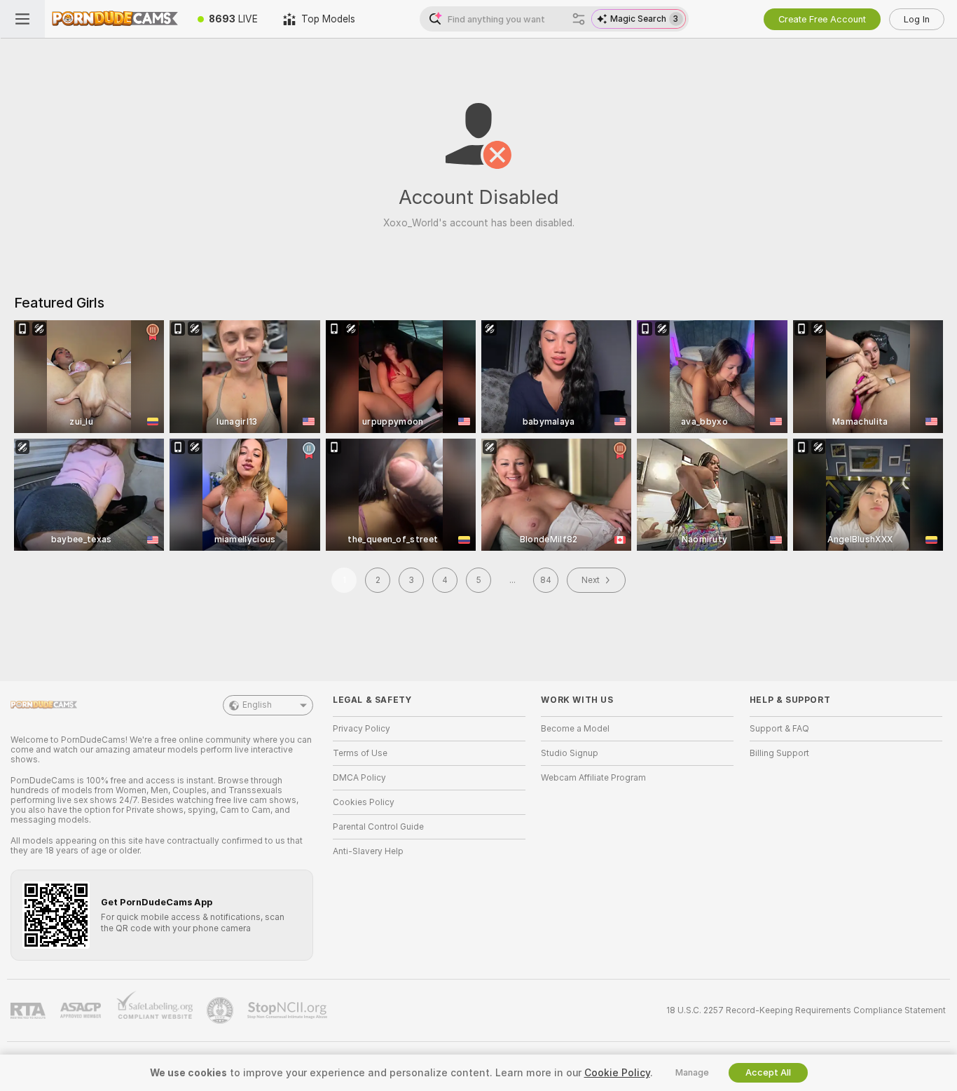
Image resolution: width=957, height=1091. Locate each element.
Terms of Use (360, 753)
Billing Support (779, 753)
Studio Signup (569, 753)
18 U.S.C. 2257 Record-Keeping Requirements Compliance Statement (806, 1010)
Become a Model (575, 729)
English (257, 705)
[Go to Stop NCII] (288, 1010)
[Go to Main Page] (115, 19)
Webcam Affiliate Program (593, 778)
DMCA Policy (359, 778)
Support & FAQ (779, 729)
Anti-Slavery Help (368, 851)
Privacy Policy (361, 729)
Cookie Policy (617, 1072)
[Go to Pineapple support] (221, 1010)
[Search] (578, 19)
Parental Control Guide (378, 827)
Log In (917, 19)
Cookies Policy (363, 802)
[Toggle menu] (22, 19)
